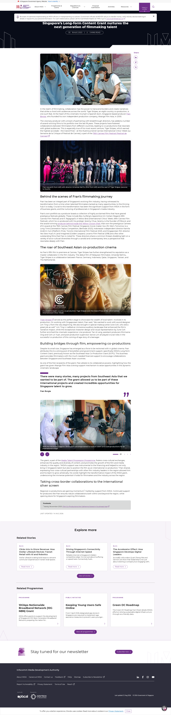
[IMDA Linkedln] (138, 677)
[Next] (47, 454)
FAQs (70, 677)
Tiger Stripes (45, 320)
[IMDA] (24, 7)
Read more (25, 567)
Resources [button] (125, 7)
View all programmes (84, 632)
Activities (111, 7)
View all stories (84, 576)
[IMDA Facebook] (142, 677)
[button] (136, 57)
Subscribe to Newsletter (92, 677)
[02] (124, 454)
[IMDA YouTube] (153, 677)
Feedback (59, 677)
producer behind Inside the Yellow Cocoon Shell (79, 224)
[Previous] (42, 454)
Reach (69, 684)
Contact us (48, 677)
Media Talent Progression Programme (78, 460)
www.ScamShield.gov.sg (114, 19)
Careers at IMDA (35, 677)
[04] (130, 454)
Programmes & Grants (56, 6)
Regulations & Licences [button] (75, 6)
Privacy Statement (45, 684)
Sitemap (77, 677)
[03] (127, 454)
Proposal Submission (95, 6)
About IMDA (22, 677)
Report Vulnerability (25, 684)
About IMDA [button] (39, 7)
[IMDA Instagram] (148, 677)
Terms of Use (60, 684)
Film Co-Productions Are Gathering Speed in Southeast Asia (85, 506)
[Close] (153, 16)
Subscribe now (123, 652)
